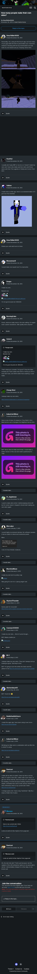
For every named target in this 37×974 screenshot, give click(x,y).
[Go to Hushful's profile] (3, 160)
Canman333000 (12, 628)
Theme (10, 969)
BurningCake (11, 316)
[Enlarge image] (18, 59)
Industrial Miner (12, 414)
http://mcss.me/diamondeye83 (11, 697)
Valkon (9, 185)
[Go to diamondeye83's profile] (3, 689)
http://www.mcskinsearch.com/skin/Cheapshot (15, 399)
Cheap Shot (10, 390)
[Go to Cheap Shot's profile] (3, 391)
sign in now (11, 887)
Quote (8, 113)
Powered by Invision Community (18, 971)
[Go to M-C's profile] (3, 656)
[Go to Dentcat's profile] (3, 771)
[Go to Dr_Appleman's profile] (3, 498)
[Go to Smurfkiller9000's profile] (3, 37)
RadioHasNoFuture (13, 716)
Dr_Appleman (11, 497)
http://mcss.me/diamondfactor (10, 750)
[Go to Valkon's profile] (3, 187)
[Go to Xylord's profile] (3, 340)
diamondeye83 (12, 688)
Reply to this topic (18, 28)
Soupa (8, 281)
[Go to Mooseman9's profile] (3, 262)
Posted (14, 37)
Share (9, 909)
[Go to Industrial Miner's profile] (3, 415)
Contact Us (18, 969)
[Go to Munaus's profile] (3, 812)
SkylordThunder (12, 601)
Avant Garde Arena (20, 22)
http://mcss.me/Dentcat (8, 787)
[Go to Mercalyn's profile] (3, 527)
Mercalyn (10, 526)
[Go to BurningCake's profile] (3, 318)
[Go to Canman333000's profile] (3, 629)
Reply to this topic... (11, 899)
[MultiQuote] (3, 113)
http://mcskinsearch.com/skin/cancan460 (22, 668)
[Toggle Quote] (4, 347)
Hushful (9, 159)
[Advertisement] (18, 137)
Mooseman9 (11, 261)
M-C (8, 655)
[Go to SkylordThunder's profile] (3, 602)
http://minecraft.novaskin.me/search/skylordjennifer (17, 609)
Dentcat (9, 769)
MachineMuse (11, 569)
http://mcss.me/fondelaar (9, 724)
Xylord (8, 339)
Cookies (26, 969)
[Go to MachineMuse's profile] (3, 570)
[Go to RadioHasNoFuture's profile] (3, 717)
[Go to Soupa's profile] (3, 283)
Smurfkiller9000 (8, 20)
